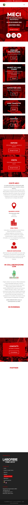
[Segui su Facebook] (8, 35)
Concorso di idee (8, 476)
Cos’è (5, 468)
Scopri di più (14, 29)
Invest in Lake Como (8, 470)
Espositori (6, 478)
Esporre (5, 472)
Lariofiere (7, 501)
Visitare (5, 474)
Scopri (14, 58)
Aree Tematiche (7, 480)
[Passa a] (9, 482)
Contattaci (14, 352)
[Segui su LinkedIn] (19, 35)
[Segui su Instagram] (13, 35)
